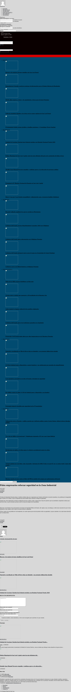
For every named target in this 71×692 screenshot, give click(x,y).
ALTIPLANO (6, 11)
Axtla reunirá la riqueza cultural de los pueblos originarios (22, 309)
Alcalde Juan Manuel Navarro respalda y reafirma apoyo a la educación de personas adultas (32, 169)
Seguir (9, 675)
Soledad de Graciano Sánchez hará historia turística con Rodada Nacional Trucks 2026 (30, 142)
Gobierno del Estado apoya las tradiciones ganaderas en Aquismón (25, 322)
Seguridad (2, 572)
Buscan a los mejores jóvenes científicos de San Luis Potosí (22, 72)
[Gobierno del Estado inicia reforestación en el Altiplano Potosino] (12, 236)
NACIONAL (6, 15)
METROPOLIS (6, 10)
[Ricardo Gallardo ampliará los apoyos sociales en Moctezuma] (12, 209)
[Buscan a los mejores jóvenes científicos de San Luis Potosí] (12, 69)
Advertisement (6, 687)
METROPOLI (3, 590)
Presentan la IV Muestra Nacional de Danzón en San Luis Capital (24, 183)
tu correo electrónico (17, 28)
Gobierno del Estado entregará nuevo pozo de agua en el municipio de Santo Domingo (30, 253)
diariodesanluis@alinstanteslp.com (13, 683)
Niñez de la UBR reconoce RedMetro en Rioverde (19, 281)
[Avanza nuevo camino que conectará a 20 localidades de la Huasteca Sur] (12, 292)
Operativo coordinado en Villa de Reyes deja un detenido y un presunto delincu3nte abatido (32, 351)
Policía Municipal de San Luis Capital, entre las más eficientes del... (19, 655)
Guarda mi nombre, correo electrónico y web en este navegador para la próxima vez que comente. (23, 617)
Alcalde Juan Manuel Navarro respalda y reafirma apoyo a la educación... (21, 666)
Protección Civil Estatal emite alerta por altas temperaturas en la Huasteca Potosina (29, 336)
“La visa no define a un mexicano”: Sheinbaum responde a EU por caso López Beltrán (30, 436)
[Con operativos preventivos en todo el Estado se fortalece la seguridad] (12, 376)
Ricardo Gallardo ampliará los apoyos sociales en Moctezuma (23, 212)
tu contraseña (16, 21)
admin (1, 536)
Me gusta (7, 674)
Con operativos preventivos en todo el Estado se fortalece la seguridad (25, 378)
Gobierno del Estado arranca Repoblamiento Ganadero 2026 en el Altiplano (27, 225)
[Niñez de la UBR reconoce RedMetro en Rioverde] (12, 279)
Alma (1, 644)
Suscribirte (10, 676)
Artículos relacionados (5, 539)
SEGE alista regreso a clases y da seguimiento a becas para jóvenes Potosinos (27, 100)
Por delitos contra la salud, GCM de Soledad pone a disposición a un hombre (27, 392)
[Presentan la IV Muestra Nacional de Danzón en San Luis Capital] (12, 180)
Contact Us (5, 689)
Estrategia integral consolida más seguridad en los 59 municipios (24, 406)
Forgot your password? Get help (7, 46)
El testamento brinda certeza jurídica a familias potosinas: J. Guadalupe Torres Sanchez (30, 127)
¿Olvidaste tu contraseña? (5, 24)
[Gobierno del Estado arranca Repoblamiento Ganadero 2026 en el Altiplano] (12, 223)
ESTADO (5, 8)
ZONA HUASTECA (7, 12)
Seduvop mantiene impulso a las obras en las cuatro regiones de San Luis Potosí (28, 113)
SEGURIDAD (6, 13)
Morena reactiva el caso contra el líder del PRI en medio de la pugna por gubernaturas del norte (33, 479)
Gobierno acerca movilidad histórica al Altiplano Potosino (22, 266)
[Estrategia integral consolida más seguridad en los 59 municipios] (12, 403)
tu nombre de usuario (17, 19)
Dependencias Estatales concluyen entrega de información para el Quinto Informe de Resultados (33, 86)
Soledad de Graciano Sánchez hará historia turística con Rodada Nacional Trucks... (24, 642)
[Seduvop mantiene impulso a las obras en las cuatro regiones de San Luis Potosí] (12, 110)
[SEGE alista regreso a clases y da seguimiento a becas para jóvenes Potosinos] (12, 97)
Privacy (4, 686)
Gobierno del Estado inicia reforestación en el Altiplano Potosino (24, 239)
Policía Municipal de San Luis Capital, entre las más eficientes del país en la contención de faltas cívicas (35, 156)
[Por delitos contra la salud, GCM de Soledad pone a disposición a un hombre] (12, 389)
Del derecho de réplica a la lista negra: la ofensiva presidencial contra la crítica (28, 450)
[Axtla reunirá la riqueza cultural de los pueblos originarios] (12, 306)
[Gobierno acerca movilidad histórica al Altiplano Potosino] (12, 264)
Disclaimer (5, 685)
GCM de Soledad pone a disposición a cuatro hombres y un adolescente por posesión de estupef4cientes (35, 365)
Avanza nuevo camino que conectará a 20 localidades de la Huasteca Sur (26, 295)
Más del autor (13, 539)
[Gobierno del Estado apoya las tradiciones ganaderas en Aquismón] (12, 320)
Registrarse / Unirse (8, 37)
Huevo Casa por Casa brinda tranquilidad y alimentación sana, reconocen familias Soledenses (32, 197)
